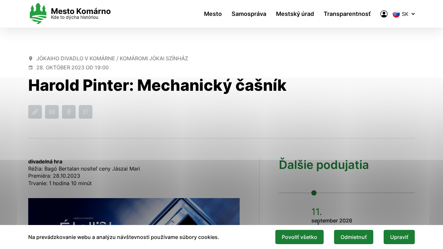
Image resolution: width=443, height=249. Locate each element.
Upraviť (399, 237)
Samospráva (249, 13)
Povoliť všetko (299, 237)
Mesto (213, 13)
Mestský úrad (295, 13)
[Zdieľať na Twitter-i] (85, 112)
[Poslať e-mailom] (52, 112)
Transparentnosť (347, 13)
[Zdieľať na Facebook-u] (69, 112)
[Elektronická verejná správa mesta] (384, 14)
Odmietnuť (354, 237)
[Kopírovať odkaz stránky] (35, 112)
